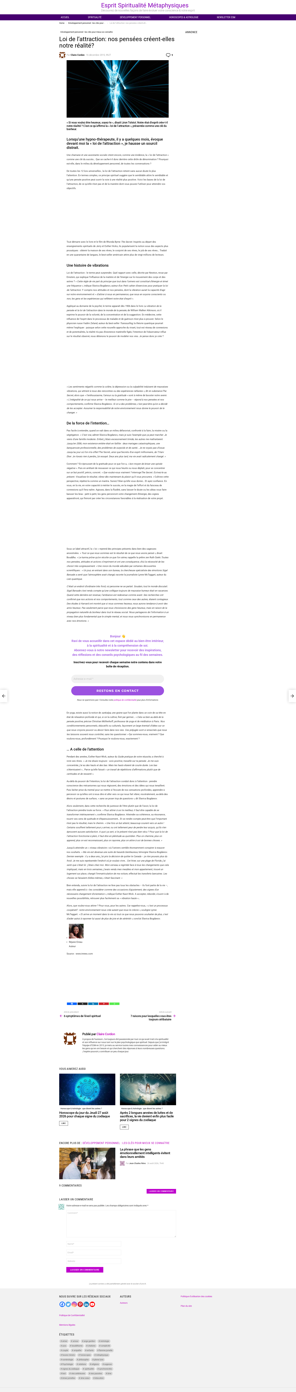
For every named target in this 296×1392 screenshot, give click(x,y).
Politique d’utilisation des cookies (196, 1296)
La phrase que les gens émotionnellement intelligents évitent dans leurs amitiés (145, 1153)
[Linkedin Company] (86, 1304)
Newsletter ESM (226, 17)
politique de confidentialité (125, 700)
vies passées (96, 1373)
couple (65, 1350)
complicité (105, 1346)
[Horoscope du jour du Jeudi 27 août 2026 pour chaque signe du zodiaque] (87, 1089)
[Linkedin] (93, 1004)
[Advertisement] (118, 215)
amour (75, 1341)
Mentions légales (67, 1325)
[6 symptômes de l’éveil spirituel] (3, 696)
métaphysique (102, 1355)
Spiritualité (94, 17)
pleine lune (98, 1359)
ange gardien (89, 1341)
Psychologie (67, 1364)
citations (91, 1346)
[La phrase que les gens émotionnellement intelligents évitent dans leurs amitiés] (87, 1163)
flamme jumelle (105, 1350)
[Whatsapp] (114, 1004)
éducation (99, 1378)
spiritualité (89, 1369)
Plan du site (186, 1306)
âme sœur (85, 1378)
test (64, 1373)
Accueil (65, 17)
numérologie (67, 1359)
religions (95, 1364)
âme (109, 1373)
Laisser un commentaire (161, 1191)
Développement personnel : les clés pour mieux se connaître (126, 1143)
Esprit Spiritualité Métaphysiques (145, 5)
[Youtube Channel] (92, 1304)
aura (64, 1346)
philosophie (84, 1359)
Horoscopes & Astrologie (183, 17)
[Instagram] (74, 1304)
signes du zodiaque (70, 1369)
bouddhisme (77, 1346)
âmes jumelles (68, 1378)
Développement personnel (135, 17)
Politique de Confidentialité (72, 1315)
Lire (64, 1123)
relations (82, 1364)
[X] (83, 1004)
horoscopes (85, 1355)
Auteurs (123, 1303)
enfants (90, 1350)
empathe (77, 1350)
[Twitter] (68, 1304)
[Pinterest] (104, 1004)
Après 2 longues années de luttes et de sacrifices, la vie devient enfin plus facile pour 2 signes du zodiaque (147, 1116)
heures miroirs (68, 1355)
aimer (64, 1341)
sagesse (108, 1364)
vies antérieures (78, 1373)
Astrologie (104, 1341)
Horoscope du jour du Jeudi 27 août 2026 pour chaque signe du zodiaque (84, 1114)
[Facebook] (72, 1004)
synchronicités (105, 1369)
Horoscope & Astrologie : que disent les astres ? (81, 1108)
